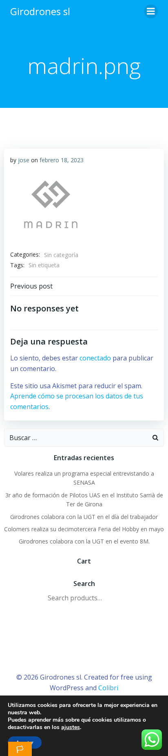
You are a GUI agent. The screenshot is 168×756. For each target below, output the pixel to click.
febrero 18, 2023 (62, 160)
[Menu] (151, 11)
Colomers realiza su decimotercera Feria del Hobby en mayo (84, 529)
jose (23, 160)
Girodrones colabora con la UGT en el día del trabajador (84, 517)
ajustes (70, 727)
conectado (95, 357)
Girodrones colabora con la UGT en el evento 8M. (84, 541)
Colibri (108, 687)
